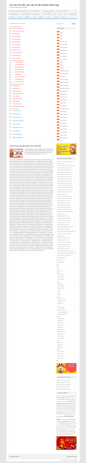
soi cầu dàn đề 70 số (25, 227)
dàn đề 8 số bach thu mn (21, 195)
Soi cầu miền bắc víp (35, 11)
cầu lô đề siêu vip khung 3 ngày (39, 166)
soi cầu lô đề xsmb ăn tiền (40, 247)
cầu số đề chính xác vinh (24, 174)
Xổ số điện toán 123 (64, 73)
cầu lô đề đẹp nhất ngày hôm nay (41, 164)
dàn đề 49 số (23, 183)
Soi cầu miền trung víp (62, 11)
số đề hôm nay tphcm (31, 224)
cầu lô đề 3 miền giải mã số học (42, 162)
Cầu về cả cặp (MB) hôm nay (62, 312)
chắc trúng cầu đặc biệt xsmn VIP (63, 244)
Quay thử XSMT (60, 355)
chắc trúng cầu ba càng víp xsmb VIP (64, 167)
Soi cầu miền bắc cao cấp (48, 11)
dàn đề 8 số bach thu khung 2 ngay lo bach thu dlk (39, 193)
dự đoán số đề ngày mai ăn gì (15, 217)
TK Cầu (34, 17)
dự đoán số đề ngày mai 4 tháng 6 (19, 216)
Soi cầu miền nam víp (13, 14)
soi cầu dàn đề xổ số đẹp (46, 240)
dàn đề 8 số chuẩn (33, 198)
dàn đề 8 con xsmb (17, 185)
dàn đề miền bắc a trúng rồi (23, 203)
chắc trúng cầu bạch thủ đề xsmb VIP (64, 169)
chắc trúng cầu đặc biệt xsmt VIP (63, 220)
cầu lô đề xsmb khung (26, 169)
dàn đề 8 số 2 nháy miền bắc (29, 188)
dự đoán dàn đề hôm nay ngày (35, 206)
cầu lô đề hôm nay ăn (71, 405)
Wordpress (75, 460)
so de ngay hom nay (38, 222)
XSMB (55, 14)
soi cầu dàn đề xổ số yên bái (15, 243)
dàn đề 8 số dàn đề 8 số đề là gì (32, 201)
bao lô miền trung (16, 130)
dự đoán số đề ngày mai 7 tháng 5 (46, 216)
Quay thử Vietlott (64, 137)
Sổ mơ (61, 140)
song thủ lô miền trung (17, 134)
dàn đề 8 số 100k (48, 187)
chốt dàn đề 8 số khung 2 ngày (15, 177)
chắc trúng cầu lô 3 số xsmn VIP (63, 248)
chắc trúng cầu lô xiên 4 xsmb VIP (62, 386)
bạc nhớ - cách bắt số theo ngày (63, 396)
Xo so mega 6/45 (63, 56)
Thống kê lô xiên (63, 97)
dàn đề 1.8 (36, 182)
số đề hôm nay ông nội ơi (21, 224)
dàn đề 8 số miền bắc (14, 203)
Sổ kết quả (11, 17)
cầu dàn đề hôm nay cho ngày (20, 162)
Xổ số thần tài (63, 76)
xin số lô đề (29, 250)
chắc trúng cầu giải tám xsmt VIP (63, 222)
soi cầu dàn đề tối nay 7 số (29, 237)
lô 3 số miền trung (16, 124)
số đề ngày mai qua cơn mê (15, 227)
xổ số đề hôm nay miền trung (38, 250)
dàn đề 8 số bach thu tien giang (30, 196)
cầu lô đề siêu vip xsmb (17, 167)
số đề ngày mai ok (49, 226)
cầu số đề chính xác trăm (14, 174)
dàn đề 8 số (23, 185)
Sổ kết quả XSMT (63, 50)
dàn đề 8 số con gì (39, 200)
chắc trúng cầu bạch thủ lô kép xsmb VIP (65, 172)
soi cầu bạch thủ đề (62, 428)
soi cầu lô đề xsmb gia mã (60, 434)
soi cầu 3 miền (65, 424)
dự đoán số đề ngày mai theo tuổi (27, 219)
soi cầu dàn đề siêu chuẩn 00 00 (18, 234)
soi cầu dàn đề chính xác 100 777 (35, 227)
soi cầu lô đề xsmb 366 (20, 247)
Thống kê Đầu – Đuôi (64, 108)
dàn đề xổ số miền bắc (34, 203)
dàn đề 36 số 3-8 (46, 182)
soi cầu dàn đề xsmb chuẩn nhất (27, 243)
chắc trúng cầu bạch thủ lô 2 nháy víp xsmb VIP (66, 165)
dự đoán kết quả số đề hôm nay (32, 211)
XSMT (61, 38)
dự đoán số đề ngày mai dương (28, 217)
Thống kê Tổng (63, 111)
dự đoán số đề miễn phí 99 (20, 214)
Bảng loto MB (59, 342)
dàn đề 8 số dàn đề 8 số (47, 200)
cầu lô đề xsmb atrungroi (16, 169)
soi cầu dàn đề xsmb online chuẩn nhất (66, 431)
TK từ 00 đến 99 (63, 117)
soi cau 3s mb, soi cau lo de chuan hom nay (34, 4)
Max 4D (61, 65)
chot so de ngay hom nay (29, 179)
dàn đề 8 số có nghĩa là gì (30, 200)
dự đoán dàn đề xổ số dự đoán (45, 208)
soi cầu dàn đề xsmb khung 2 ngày (40, 243)
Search (73, 23)
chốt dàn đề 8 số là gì (38, 177)
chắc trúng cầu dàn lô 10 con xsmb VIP (64, 189)
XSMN (65, 14)
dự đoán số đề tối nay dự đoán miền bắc (25, 221)
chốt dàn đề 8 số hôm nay (48, 175)
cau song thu (67, 397)
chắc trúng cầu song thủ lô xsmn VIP (64, 255)
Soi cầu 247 (71, 424)
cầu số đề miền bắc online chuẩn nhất (17, 175)
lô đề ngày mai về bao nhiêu (64, 419)
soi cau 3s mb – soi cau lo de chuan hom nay (18, 11)
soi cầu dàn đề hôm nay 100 (35, 230)
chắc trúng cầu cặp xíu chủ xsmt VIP (64, 218)
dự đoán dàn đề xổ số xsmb (40, 209)
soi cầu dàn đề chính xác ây (30, 229)
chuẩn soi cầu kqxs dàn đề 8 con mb (40, 180)
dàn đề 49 (18, 183)
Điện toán (27, 17)
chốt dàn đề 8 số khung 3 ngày (28, 177)
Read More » (44, 153)
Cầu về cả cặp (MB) (64, 85)
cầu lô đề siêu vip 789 (19, 166)
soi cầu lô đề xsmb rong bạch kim (19, 248)
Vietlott (20, 17)
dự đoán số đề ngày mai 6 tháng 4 (32, 216)
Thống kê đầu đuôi (64, 91)
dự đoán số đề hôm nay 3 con (44, 211)
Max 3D (61, 62)
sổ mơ (63, 17)
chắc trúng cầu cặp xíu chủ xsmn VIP (64, 242)
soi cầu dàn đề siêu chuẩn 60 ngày (43, 234)
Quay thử (56, 17)
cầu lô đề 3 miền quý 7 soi (18, 164)
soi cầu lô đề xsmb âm (30, 247)
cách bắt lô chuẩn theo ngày (67, 399)
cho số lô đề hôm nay (29, 175)
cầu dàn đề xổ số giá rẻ (31, 162)
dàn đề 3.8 (40, 182)
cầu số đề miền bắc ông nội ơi (46, 174)
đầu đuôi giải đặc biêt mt (18, 137)
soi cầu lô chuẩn (72, 433)
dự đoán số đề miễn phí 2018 (40, 213)
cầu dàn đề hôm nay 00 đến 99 (41, 161)
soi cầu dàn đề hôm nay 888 (17, 232)
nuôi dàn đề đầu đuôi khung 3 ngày (27, 222)
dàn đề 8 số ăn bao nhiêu (36, 192)
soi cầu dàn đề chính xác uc (24, 230)
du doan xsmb (70, 407)
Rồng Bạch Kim (64, 423)
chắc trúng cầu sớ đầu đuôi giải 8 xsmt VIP (65, 226)
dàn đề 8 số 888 (21, 192)
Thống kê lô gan (63, 94)
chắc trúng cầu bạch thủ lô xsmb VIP (64, 174)
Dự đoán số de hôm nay (69, 412)
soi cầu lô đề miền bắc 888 (34, 245)
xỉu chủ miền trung (16, 110)
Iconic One (63, 460)
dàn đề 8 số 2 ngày (20, 188)
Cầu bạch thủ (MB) (64, 79)
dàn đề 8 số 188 (13, 188)
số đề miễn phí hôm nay (48, 224)
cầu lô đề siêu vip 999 (28, 166)
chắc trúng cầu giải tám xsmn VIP (63, 246)
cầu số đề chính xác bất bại (48, 172)
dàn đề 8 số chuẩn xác (20, 200)
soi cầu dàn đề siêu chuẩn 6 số (30, 234)
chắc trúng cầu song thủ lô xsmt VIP (64, 233)
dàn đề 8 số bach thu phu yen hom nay (33, 195)
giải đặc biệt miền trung (18, 127)
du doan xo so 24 (72, 406)
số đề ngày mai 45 (26, 226)
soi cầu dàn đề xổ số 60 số (25, 240)
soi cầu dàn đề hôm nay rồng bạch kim (30, 232)
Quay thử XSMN (63, 132)
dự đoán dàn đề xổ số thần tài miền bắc (26, 209)
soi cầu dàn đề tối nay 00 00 (37, 235)
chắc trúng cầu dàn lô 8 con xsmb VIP (64, 198)
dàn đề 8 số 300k (17, 190)
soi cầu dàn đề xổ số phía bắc (24, 242)
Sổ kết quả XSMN (63, 47)
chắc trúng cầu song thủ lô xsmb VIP (64, 209)
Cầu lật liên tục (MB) (64, 82)
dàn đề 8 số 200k (39, 188)
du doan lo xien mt (65, 406)
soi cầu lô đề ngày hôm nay (45, 245)
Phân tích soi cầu (36, 14)
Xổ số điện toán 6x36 (64, 70)
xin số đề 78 (43, 248)
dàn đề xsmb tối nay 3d (43, 203)
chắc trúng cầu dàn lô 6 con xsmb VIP (64, 196)
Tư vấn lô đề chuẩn (47, 14)
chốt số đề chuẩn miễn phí (40, 179)
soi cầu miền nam (68, 434)
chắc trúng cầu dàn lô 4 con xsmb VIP (64, 191)
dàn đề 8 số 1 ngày (41, 187)
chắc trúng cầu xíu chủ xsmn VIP (63, 237)
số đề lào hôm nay (39, 224)
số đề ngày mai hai (41, 226)
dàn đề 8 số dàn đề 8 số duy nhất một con (18, 201)
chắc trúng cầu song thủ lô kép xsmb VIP (65, 211)
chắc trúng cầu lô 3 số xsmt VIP (63, 224)
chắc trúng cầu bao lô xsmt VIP (63, 215)
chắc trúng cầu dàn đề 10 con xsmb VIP (64, 185)
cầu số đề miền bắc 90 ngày (35, 174)
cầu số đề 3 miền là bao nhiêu (17, 172)
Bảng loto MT (60, 344)
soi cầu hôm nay (65, 433)
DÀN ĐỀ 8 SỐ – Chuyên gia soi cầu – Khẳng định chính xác (37, 185)
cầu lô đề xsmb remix (35, 169)
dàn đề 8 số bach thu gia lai (23, 193)
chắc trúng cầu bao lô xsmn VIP (63, 239)
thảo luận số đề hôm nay (36, 248)
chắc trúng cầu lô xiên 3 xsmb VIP (63, 202)
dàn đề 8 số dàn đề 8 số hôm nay (45, 201)
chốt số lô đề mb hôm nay (28, 180)
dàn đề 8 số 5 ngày (31, 190)
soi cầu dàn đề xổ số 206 (14, 240)
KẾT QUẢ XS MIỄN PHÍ (26, 14)
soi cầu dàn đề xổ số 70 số (35, 240)
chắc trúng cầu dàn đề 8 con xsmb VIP (25, 146)
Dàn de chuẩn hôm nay (28, 182)
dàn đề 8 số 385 (24, 190)
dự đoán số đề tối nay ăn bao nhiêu (41, 219)
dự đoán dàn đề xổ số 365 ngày (32, 208)
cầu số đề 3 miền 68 (44, 169)
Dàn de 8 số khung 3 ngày (19, 182)
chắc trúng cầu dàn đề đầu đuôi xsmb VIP (65, 187)
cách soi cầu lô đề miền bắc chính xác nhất (27, 161)
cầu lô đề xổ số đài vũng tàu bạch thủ (38, 167)
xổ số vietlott (63, 53)
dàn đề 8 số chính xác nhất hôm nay (23, 198)
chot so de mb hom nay (19, 179)
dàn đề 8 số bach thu (46, 192)
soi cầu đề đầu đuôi (24, 245)
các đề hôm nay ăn (37, 159)
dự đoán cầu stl (70, 410)
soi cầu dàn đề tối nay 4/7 (18, 237)
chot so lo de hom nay (18, 180)
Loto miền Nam (63, 123)
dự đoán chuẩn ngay (63, 410)
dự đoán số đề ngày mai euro (40, 217)
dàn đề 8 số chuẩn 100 (42, 198)
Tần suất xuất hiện (64, 114)
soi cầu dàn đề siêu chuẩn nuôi (25, 235)
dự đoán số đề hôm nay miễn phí (28, 213)
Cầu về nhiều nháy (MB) (65, 88)
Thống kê (41, 17)
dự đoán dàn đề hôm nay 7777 (22, 206)
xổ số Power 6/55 (63, 59)
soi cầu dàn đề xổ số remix (36, 242)
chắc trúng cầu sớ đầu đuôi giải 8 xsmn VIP (65, 250)
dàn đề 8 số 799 (45, 190)
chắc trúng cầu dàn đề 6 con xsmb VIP (64, 180)
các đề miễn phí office (46, 159)
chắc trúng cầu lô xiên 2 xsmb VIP (63, 200)
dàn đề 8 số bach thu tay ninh (17, 196)
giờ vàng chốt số (60, 416)
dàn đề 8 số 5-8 (39, 190)
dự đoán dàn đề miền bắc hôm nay (19, 208)
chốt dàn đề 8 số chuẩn (37, 175)
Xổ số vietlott (59, 283)
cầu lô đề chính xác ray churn (28, 164)
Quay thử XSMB (63, 129)
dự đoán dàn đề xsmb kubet (19, 211)
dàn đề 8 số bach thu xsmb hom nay (43, 196)
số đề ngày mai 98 (33, 226)
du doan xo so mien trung (61, 407)
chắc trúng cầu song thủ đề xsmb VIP (64, 207)
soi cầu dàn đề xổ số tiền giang (47, 242)
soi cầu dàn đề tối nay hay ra (40, 237)
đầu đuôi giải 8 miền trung (18, 120)
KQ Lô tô (49, 17)
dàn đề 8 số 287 (46, 188)
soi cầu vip (28, 248)
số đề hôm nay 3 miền (47, 222)
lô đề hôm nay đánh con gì (46, 221)
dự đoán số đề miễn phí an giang (32, 214)
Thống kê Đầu (63, 102)
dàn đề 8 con (28, 183)
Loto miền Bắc (63, 120)
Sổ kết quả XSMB (63, 44)
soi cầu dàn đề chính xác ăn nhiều (18, 229)
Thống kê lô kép (60, 325)
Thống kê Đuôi (63, 105)
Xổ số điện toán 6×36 (61, 298)
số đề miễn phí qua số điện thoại (16, 226)
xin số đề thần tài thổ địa (22, 250)
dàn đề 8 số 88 (15, 192)
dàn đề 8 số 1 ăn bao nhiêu (31, 187)
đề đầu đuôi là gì (37, 221)
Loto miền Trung (63, 126)
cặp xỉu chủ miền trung (17, 117)
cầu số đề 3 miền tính (28, 172)
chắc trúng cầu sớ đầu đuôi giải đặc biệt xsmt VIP (66, 231)
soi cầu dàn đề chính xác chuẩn (42, 229)
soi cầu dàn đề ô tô (42, 232)
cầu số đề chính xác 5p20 (37, 172)
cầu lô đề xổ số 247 (26, 167)
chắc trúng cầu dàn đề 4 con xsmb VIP (64, 178)
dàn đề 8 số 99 (28, 192)
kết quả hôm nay (72, 14)
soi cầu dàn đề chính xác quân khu (64, 430)
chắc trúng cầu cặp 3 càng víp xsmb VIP (64, 176)
